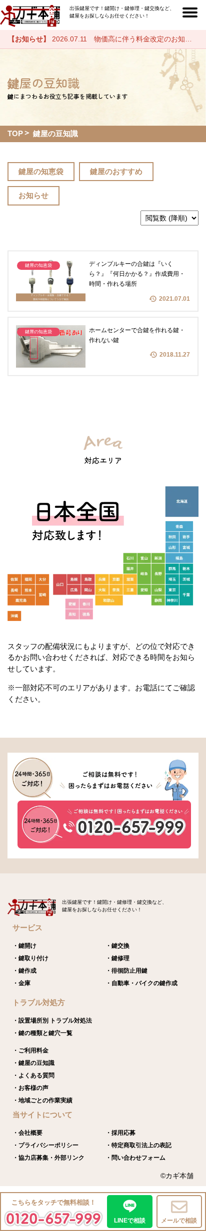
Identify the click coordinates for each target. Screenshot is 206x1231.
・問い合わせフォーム (136, 1157)
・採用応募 (121, 1132)
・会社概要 (27, 1132)
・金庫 (21, 983)
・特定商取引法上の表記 (139, 1145)
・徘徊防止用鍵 (127, 970)
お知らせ (33, 195)
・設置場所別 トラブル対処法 (52, 1020)
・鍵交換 (118, 945)
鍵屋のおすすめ (116, 171)
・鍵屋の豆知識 (33, 1062)
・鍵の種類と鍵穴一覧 (42, 1032)
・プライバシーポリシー (45, 1145)
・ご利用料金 (30, 1050)
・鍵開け (24, 945)
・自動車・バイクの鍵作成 (142, 983)
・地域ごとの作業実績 (42, 1100)
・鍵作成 (24, 970)
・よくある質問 (33, 1075)
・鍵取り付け (30, 958)
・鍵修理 (118, 958)
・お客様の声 (30, 1087)
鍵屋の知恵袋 (41, 171)
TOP (15, 133)
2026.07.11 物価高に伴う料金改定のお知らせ (103, 39)
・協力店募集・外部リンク (48, 1157)
